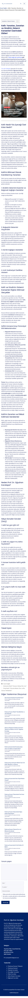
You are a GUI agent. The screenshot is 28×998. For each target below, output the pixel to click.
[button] (21, 3)
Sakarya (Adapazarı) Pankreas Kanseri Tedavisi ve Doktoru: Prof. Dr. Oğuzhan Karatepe (14, 729)
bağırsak (14, 57)
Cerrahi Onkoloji (6, 68)
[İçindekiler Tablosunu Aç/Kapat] (16, 21)
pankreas (19, 57)
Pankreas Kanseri (13, 968)
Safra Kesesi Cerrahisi (14, 976)
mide (9, 57)
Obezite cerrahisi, (13, 934)
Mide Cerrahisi (12, 974)
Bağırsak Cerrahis (13, 978)
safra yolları (11, 928)
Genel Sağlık (3, 8)
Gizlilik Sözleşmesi (14, 992)
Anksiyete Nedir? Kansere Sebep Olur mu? (14, 686)
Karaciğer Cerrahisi (13, 972)
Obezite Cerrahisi (13, 970)
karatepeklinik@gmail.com (12, 957)
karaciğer (13, 927)
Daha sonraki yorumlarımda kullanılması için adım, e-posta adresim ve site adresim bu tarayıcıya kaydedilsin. (14, 896)
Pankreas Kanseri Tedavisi (15, 966)
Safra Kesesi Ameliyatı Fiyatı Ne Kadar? (14, 697)
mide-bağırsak (19, 928)
